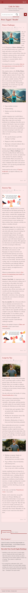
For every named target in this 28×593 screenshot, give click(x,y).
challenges (4, 29)
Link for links (14, 6)
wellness (20, 361)
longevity (16, 361)
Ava (4, 360)
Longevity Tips (7, 358)
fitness (8, 29)
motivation (16, 29)
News (20, 27)
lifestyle (12, 361)
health (11, 29)
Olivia (5, 190)
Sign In (24, 2)
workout (10, 191)
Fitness (17, 27)
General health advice (8, 395)
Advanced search (16, 16)
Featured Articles (6, 532)
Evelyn (5, 27)
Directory (9, 590)
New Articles (15, 532)
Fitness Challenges (8, 25)
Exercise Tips (6, 188)
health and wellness (18, 360)
